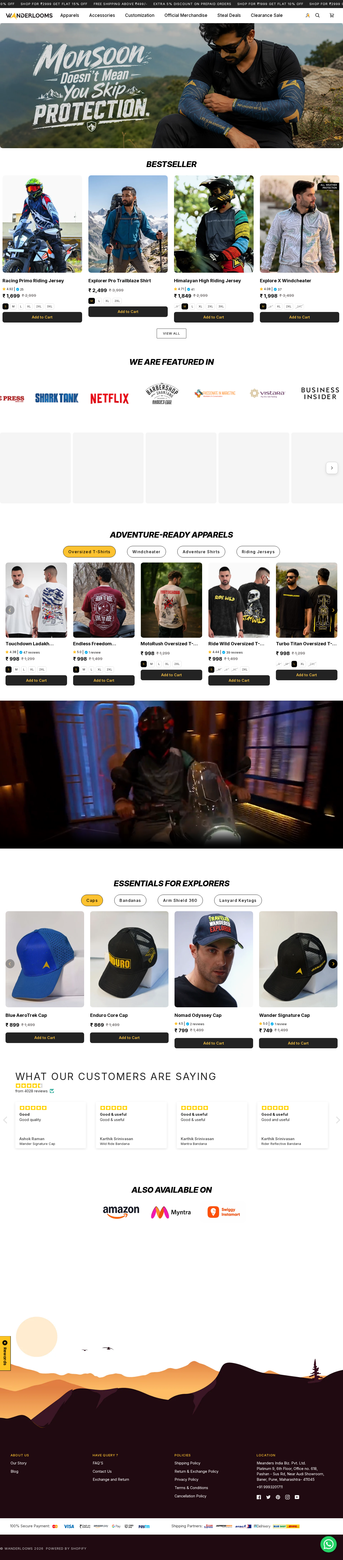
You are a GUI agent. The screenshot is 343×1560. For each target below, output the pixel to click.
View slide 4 (328, 144)
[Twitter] (268, 1499)
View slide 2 (321, 144)
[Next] (332, 690)
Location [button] (266, 1457)
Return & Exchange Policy (196, 1473)
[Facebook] (259, 1499)
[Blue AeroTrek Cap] (45, 1039)
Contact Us (102, 1473)
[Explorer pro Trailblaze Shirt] (128, 224)
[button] (69, 15)
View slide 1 (318, 144)
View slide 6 (334, 144)
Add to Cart (42, 317)
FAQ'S (98, 1465)
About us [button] (20, 1457)
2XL (38, 306)
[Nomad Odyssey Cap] (214, 1039)
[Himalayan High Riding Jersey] (214, 224)
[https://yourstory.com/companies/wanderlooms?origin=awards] (295, 398)
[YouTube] (297, 1499)
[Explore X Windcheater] (299, 224)
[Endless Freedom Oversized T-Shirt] (104, 680)
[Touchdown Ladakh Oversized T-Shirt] (36, 680)
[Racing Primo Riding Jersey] (42, 224)
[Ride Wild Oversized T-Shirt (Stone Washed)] (239, 680)
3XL (49, 306)
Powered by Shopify (66, 1550)
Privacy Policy (186, 1481)
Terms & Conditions (191, 1490)
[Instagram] (287, 1499)
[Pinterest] (278, 1499)
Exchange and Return (111, 1481)
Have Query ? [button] (106, 1457)
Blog (14, 1473)
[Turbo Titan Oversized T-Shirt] (306, 680)
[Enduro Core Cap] (129, 1039)
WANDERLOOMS (19, 1550)
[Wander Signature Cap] (298, 1039)
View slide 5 (331, 144)
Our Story (19, 1465)
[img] (174, 1165)
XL (29, 306)
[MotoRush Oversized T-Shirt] (171, 680)
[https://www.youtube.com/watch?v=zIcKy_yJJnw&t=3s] (84, 393)
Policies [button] (183, 1457)
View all (171, 333)
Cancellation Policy (190, 1498)
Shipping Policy (187, 1465)
